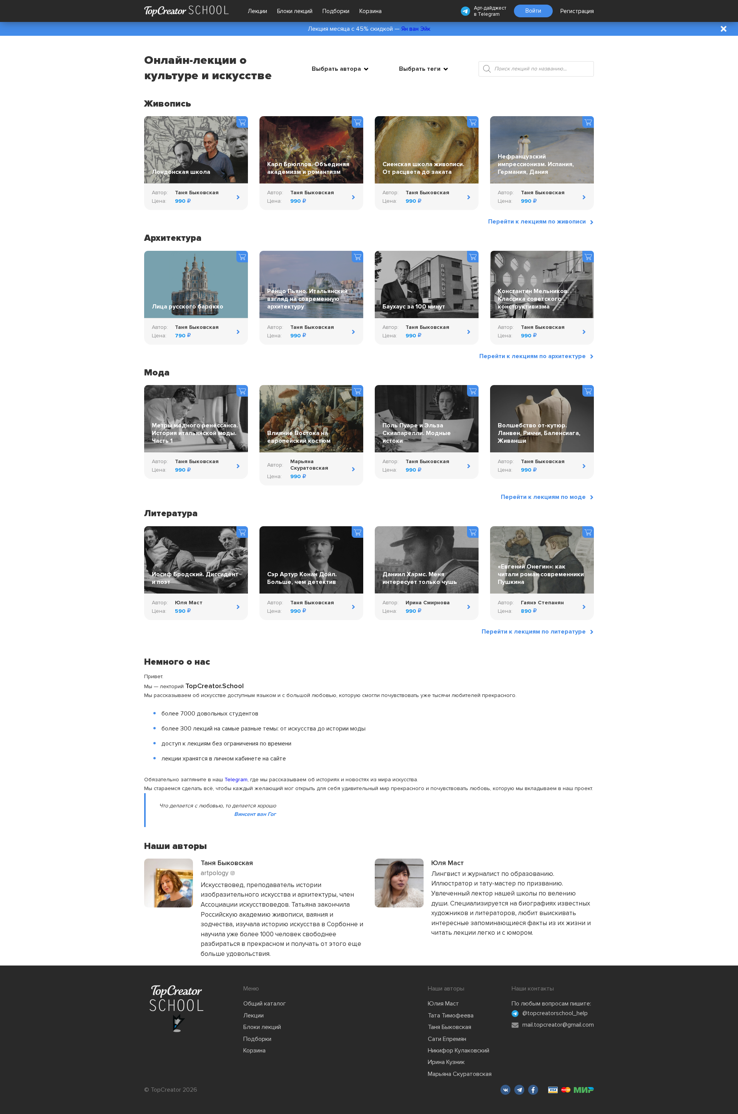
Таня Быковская (449, 1027)
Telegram (489, 14)
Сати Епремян (447, 1039)
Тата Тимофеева (451, 1015)
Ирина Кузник (446, 1062)
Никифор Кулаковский (458, 1050)
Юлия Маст (443, 1003)
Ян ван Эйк (415, 29)
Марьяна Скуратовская (460, 1074)
